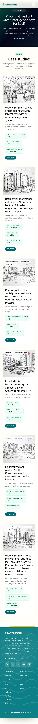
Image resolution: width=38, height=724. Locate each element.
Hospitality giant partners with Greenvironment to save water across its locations (17, 473)
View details (10, 157)
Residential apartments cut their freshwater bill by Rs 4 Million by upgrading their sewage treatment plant (19, 205)
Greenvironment (15, 713)
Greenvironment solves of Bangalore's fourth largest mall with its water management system (18, 114)
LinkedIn (8, 692)
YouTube (8, 704)
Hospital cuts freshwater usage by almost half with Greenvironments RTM (18, 386)
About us (8, 676)
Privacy (22, 688)
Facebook (8, 696)
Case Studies (24, 676)
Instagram (8, 700)
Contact (8, 679)
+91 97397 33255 (17, 658)
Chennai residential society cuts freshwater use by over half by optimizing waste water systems (18, 296)
